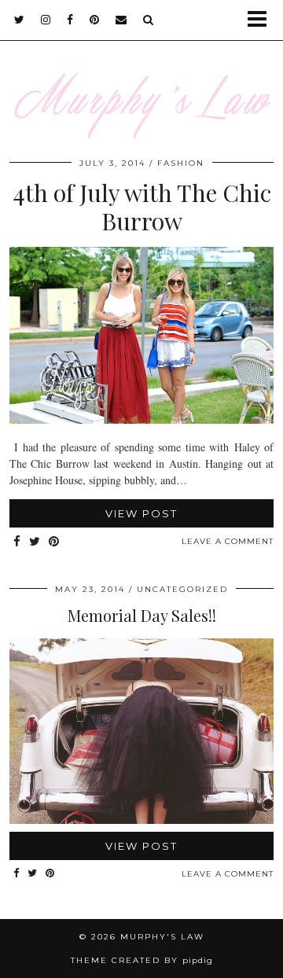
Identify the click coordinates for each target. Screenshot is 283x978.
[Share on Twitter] (35, 542)
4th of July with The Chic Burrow (142, 207)
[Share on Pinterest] (54, 542)
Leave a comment (228, 541)
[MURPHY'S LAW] (141, 79)
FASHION (180, 163)
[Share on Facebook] (17, 542)
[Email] (121, 20)
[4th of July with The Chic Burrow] (141, 419)
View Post (141, 513)
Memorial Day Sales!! (142, 615)
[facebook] (70, 20)
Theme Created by (142, 960)
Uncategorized (182, 589)
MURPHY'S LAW (162, 937)
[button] (262, 20)
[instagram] (46, 20)
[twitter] (19, 20)
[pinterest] (95, 20)
